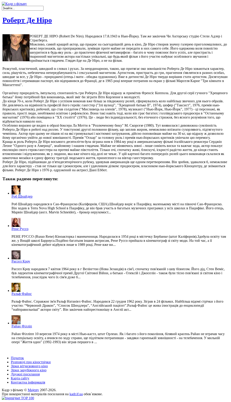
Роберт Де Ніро (27, 20)
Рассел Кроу (21, 261)
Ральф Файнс (22, 294)
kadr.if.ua (76, 394)
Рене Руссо (20, 229)
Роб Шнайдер (22, 196)
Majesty (33, 390)
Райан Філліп (22, 326)
